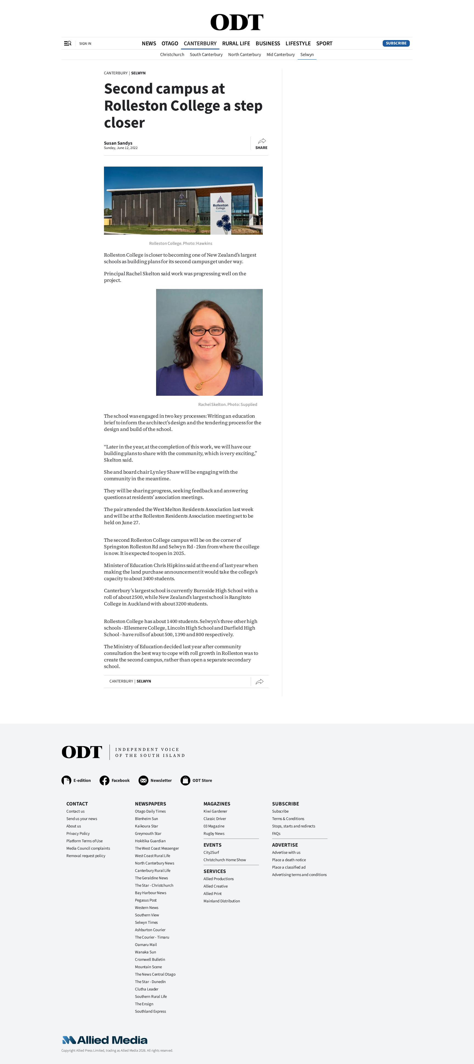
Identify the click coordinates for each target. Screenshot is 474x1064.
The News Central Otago (155, 974)
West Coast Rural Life (152, 856)
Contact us (75, 811)
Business (268, 43)
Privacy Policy (78, 833)
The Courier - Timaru (152, 937)
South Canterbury (206, 54)
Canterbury (200, 43)
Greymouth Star (148, 833)
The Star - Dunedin (150, 982)
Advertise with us (286, 852)
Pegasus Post (146, 900)
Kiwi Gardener (215, 811)
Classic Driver (215, 819)
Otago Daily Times (150, 811)
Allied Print (213, 894)
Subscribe (396, 43)
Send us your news (81, 819)
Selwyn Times (146, 922)
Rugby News (214, 833)
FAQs (276, 833)
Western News (146, 908)
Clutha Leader (146, 989)
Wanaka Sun (145, 952)
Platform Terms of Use (84, 841)
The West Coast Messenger (157, 848)
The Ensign (144, 1004)
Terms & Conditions (288, 819)
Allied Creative (216, 886)
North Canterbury (244, 54)
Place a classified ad (289, 867)
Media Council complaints (88, 848)
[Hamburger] (67, 43)
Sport (324, 43)
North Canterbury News (154, 863)
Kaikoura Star (146, 826)
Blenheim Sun (146, 819)
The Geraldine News (151, 878)
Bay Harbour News (150, 893)
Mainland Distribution (222, 901)
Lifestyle (298, 43)
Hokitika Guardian (150, 841)
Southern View (147, 915)
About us (73, 826)
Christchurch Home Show (225, 860)
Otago (170, 43)
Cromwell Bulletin (150, 959)
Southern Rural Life (151, 997)
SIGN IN (85, 43)
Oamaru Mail (146, 945)
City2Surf (211, 852)
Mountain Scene (148, 967)
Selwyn (307, 54)
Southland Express (150, 1011)
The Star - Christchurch (154, 885)
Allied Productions (219, 879)
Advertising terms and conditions (299, 875)
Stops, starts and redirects (293, 826)
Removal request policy (85, 856)
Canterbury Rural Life (152, 871)
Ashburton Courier (150, 930)
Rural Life (236, 43)
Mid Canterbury (281, 54)
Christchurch (172, 54)
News (149, 43)
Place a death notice (289, 860)
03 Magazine (214, 826)
